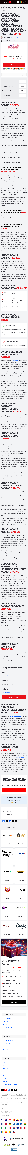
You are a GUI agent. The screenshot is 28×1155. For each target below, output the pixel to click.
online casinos (16, 183)
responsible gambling (16, 716)
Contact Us (5, 1072)
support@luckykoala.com (9, 676)
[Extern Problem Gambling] (7, 1144)
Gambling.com (4, 6)
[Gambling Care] (16, 1139)
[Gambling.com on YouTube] (5, 1090)
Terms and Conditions (7, 1107)
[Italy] (6, 1128)
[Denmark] (6, 1124)
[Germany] (10, 1124)
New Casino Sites (7, 1018)
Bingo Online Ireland (8, 1046)
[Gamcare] (5, 1139)
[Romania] (2, 1132)
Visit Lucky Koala (14, 697)
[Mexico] (10, 1128)
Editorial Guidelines (7, 1069)
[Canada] (25, 1120)
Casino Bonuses (7, 1053)
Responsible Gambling (8, 1078)
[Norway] (21, 1128)
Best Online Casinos (8, 1040)
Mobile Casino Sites (7, 1030)
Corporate (5, 1075)
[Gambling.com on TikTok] (15, 1090)
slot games (16, 360)
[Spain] (6, 1132)
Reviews (18, 6)
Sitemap (5, 1081)
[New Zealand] (17, 1128)
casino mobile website (19, 757)
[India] (25, 1124)
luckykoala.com (6, 692)
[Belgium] (14, 1120)
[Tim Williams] (2, 37)
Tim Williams (14, 37)
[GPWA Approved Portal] (14, 1149)
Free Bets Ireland (7, 1024)
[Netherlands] (14, 1128)
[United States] (14, 1132)
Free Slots (5, 1021)
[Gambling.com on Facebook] (9, 1090)
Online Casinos (12, 6)
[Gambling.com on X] (2, 1090)
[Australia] (6, 1120)
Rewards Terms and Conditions (10, 1084)
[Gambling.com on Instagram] (12, 1090)
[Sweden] (10, 1132)
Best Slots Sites (6, 1043)
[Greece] (14, 1124)
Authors (5, 1065)
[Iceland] (17, 1124)
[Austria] (10, 1120)
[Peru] (25, 1128)
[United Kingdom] (2, 1120)
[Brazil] (21, 1120)
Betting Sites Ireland (8, 1050)
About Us (5, 1062)
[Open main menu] (2, 2)
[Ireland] (2, 1128)
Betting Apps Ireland (8, 1027)
